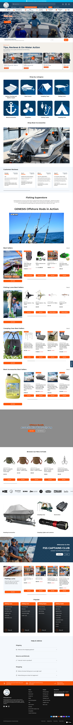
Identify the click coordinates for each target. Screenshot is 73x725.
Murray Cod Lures (8, 606)
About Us (30, 691)
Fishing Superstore (9, 721)
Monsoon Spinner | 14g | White (40, 303)
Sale (50, 7)
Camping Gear (62, 117)
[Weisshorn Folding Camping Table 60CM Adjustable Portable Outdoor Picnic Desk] (29, 336)
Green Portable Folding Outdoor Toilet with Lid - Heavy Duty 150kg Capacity (53, 345)
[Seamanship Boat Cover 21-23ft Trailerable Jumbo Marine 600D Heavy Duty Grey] (41, 377)
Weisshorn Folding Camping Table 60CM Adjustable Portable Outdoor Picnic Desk (11, 184)
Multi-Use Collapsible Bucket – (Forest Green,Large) (8, 470)
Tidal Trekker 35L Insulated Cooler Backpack (60, 185)
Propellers (28, 117)
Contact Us (30, 696)
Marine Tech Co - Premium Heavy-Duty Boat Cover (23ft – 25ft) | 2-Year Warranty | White (53, 387)
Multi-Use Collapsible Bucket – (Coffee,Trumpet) (36, 469)
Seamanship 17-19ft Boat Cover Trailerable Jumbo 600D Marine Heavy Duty (26, 183)
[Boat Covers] (28, 87)
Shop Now (7, 32)
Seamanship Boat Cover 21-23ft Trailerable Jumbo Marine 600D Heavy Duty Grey (41, 386)
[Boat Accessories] (11, 108)
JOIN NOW (60, 554)
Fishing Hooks (58, 606)
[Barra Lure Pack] (41, 571)
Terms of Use (43, 721)
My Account (30, 694)
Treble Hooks (58, 615)
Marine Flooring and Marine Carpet (11, 97)
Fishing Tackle (45, 117)
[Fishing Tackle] (45, 108)
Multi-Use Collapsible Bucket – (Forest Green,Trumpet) (48, 470)
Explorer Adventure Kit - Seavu (40, 264)
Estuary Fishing (42, 606)
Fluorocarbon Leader (26, 611)
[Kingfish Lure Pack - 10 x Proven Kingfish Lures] (53, 571)
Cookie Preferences (32, 713)
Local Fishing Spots (32, 700)
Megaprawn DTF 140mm (62, 303)
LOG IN (66, 554)
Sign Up (66, 39)
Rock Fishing (41, 611)
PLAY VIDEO (40, 430)
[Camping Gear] (62, 108)
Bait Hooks (58, 609)
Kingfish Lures (8, 613)
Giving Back (30, 711)
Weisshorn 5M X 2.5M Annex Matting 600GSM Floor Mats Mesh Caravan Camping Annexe (41, 346)
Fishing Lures (62, 96)
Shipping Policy (49, 721)
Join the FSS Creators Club (33, 708)
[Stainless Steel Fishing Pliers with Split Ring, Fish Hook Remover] (64, 460)
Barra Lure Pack (39, 578)
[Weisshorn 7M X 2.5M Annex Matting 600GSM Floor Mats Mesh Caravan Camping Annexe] (64, 336)
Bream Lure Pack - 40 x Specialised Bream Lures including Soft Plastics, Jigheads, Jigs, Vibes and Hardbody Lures (64, 582)
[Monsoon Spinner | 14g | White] (41, 295)
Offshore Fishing (42, 609)
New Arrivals (41, 7)
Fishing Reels (45, 696)
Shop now (13, 591)
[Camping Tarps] (45, 87)
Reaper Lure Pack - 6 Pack (52, 264)
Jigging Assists (58, 611)
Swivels (57, 624)
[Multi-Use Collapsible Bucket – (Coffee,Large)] (23, 460)
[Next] (69, 60)
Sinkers (57, 626)
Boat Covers (28, 96)
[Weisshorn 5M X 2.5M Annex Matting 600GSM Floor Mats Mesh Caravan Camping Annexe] (41, 336)
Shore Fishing (41, 613)
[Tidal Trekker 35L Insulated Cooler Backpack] (29, 256)
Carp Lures (7, 615)
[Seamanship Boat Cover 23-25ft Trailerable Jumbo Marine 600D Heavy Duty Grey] (64, 377)
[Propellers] (28, 108)
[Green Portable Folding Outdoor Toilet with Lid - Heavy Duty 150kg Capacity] (53, 336)
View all (68, 248)
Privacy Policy (55, 721)
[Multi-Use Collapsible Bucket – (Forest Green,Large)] (9, 460)
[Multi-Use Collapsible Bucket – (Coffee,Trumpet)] (36, 460)
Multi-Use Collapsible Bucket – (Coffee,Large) (22, 469)
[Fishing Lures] (62, 87)
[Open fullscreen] (21, 54)
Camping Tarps (45, 96)
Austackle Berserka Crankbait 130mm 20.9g (43, 185)
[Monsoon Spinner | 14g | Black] (29, 295)
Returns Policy (61, 721)
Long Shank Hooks (59, 619)
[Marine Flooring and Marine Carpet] (11, 87)
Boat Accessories (11, 117)
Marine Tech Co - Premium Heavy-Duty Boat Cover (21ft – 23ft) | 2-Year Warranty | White (29, 387)
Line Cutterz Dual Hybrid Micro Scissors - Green (64, 265)
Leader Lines (24, 615)
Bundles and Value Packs (30, 7)
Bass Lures (45, 704)
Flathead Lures (8, 609)
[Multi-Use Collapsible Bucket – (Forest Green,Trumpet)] (50, 460)
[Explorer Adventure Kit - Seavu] (41, 256)
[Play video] (13, 58)
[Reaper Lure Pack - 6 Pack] (53, 256)
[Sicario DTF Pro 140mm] (53, 295)
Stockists (30, 706)
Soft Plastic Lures (8, 611)
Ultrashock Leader (25, 613)
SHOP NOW (6, 68)
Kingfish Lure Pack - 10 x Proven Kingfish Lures (52, 579)
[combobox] (33, 4)
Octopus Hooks (59, 613)
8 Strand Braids (25, 606)
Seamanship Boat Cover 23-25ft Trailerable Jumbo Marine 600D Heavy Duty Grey (64, 386)
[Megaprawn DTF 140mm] (64, 295)
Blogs (46, 7)
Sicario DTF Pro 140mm (52, 303)
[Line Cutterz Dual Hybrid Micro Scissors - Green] (64, 256)
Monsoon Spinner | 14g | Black (29, 303)
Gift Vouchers (56, 7)
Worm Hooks (58, 622)
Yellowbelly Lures (8, 617)
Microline (24, 609)
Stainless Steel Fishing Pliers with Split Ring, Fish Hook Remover (63, 470)
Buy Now (52, 275)
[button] (69, 4)
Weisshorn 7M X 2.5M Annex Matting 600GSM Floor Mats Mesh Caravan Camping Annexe (64, 346)
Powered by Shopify (15, 721)
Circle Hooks (58, 617)
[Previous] (4, 60)
